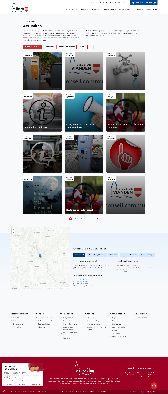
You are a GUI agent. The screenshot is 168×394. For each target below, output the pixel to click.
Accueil (25, 21)
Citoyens (94, 9)
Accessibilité (102, 392)
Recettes (113, 255)
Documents (138, 9)
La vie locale (124, 9)
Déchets (90, 318)
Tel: (80, 280)
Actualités (94, 2)
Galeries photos (44, 324)
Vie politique (81, 9)
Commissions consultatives (68, 328)
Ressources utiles (19, 314)
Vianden (68, 9)
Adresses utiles (43, 327)
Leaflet (47, 288)
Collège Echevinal (69, 321)
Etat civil (115, 321)
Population (116, 318)
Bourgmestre (68, 318)
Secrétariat (79, 255)
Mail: (82, 286)
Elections (66, 338)
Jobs (90, 47)
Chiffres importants (45, 321)
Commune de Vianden (47, 318)
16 (92, 219)
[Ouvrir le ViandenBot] (154, 385)
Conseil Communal (70, 324)
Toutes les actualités (32, 47)
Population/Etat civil (97, 255)
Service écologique (94, 321)
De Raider (112, 2)
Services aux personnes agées (96, 328)
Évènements (103, 2)
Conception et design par (144, 392)
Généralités (49, 47)
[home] (15, 9)
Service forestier (93, 324)
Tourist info (121, 2)
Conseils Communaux (66, 47)
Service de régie (147, 255)
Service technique (129, 255)
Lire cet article (42, 71)
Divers (82, 47)
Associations (142, 318)
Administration (108, 9)
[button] (137, 2)
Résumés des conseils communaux (71, 334)
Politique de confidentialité (85, 392)
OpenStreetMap (54, 288)
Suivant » (97, 218)
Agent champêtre (119, 336)
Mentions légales (67, 392)
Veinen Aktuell (152, 9)
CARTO (67, 288)
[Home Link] (84, 368)
